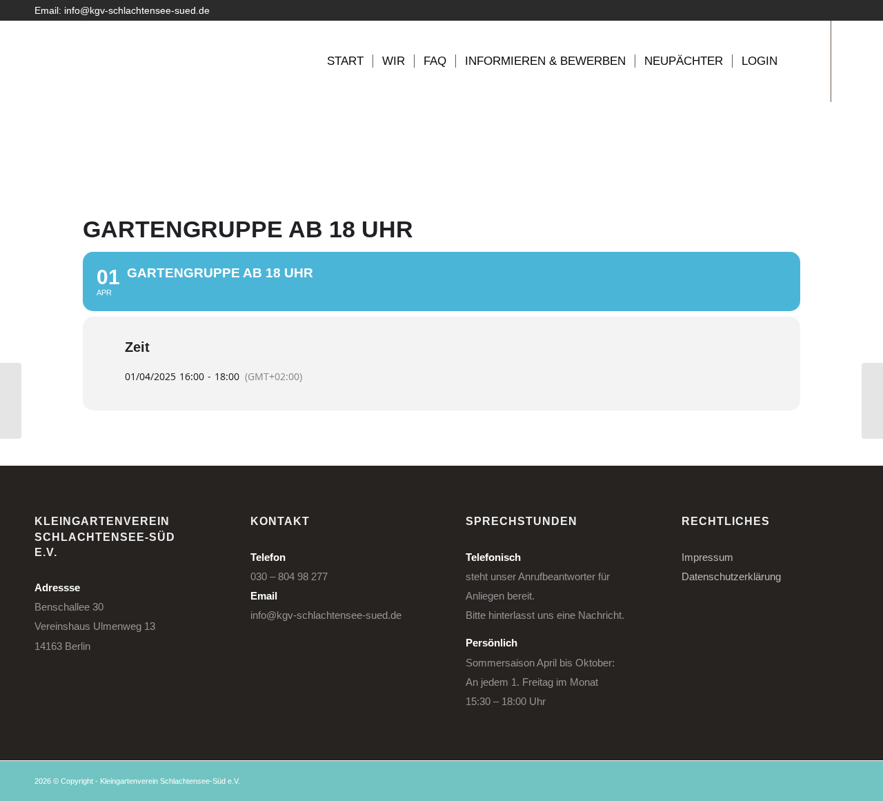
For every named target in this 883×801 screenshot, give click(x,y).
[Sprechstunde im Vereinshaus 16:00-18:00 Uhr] (10, 401)
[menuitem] (345, 61)
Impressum (707, 557)
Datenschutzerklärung (731, 576)
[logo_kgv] (79, 61)
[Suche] (799, 61)
